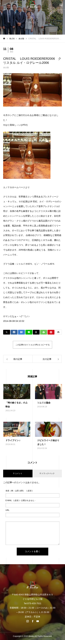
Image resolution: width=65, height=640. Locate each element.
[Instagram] (27, 621)
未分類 (6, 67)
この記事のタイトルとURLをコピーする (32, 345)
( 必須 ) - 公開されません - (20, 500)
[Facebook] (32, 621)
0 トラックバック (47, 473)
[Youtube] (37, 621)
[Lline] (28, 332)
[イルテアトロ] (32, 5)
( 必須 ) (19, 491)
